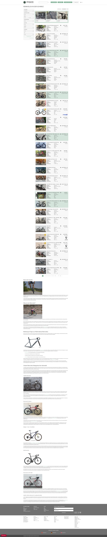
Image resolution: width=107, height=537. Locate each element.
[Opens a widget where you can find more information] (4, 535)
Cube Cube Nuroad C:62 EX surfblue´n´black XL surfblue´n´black (58, 108)
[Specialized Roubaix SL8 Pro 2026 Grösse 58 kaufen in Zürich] (41, 87)
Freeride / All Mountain (25, 519)
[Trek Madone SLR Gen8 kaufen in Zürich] (41, 170)
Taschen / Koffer (76, 523)
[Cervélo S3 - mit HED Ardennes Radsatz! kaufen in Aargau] (41, 153)
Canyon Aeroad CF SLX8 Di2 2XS (53, 142)
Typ (24, 32)
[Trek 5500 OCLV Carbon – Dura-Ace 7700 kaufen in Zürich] (41, 187)
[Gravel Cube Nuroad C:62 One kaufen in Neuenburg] (41, 178)
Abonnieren (64, 512)
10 (55, 275)
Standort (25, 29)
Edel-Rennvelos (45, 466)
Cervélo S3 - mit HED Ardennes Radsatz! (54, 150)
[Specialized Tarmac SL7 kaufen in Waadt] (41, 254)
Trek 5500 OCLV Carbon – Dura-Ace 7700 (54, 184)
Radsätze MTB (76, 517)
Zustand (25, 22)
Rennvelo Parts (76, 520)
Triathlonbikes (46, 394)
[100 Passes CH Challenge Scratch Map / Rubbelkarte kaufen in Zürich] (41, 195)
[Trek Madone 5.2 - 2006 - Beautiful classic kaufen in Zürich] (41, 220)
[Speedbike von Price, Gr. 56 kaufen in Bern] (41, 162)
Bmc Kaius (49, 225)
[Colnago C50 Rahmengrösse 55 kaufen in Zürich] (41, 28)
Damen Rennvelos (35, 519)
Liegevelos (55, 519)
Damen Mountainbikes (25, 520)
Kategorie (25, 9)
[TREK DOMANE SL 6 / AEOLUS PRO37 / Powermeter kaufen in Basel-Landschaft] (41, 95)
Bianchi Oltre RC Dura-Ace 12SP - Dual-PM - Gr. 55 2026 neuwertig (59, 50)
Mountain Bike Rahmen (25, 521)
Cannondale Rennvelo (51, 58)
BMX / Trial (55, 518)
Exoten (55, 517)
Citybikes (45, 517)
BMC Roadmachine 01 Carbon (52, 42)
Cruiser (55, 520)
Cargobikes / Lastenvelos (46, 520)
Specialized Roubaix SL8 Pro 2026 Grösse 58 (55, 83)
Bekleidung (76, 521)
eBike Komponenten (77, 527)
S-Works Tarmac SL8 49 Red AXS (53, 234)
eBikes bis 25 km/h (66, 517)
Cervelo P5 (49, 117)
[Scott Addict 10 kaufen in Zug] (41, 262)
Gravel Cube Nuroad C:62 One (52, 175)
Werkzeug (76, 524)
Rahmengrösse (26, 19)
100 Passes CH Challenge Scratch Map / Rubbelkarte (56, 192)
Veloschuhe (76, 526)
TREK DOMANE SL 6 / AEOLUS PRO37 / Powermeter (56, 92)
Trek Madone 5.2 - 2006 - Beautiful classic (54, 217)
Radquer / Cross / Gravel (36, 520)
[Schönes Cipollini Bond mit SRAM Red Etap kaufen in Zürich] (41, 270)
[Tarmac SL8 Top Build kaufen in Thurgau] (41, 36)
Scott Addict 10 (49, 259)
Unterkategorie (26, 12)
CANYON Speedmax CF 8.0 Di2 (52, 100)
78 (60, 275)
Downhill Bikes (24, 518)
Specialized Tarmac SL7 (51, 251)
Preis (25, 16)
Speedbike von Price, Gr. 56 (52, 159)
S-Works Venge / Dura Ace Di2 (52, 209)
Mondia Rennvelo (50, 67)
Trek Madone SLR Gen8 (51, 167)
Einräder (55, 521)
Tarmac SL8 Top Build (51, 33)
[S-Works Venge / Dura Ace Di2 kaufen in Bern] (41, 212)
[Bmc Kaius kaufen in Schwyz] (41, 229)
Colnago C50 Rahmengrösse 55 (52, 25)
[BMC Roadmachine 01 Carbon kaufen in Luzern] (41, 45)
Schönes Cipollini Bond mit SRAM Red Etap (55, 267)
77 (58, 275)
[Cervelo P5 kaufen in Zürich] (41, 120)
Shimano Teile (76, 522)
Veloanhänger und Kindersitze (78, 519)
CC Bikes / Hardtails (25, 517)
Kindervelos (45, 519)
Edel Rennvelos (54, 359)
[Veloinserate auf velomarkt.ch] (28, 2)
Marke (25, 26)
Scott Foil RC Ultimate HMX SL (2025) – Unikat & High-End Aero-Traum (60, 200)
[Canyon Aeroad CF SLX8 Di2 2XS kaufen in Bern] (41, 145)
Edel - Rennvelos (35, 517)
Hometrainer (76, 525)
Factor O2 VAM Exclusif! (51, 125)
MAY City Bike (49, 75)
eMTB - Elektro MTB (66, 518)
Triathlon (35, 518)
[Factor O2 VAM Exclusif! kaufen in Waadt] (41, 128)
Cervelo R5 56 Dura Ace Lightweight (53, 242)
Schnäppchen (45, 518)
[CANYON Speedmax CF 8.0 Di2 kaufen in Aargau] (41, 103)
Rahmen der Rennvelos (34, 421)
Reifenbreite (26, 352)
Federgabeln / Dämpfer (77, 518)
